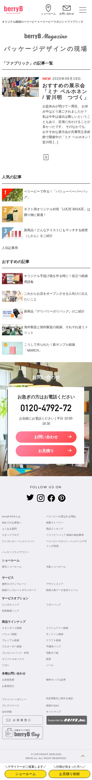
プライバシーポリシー (14, 699)
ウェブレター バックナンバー (18, 541)
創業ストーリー (54, 522)
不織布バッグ (53, 646)
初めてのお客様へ (12, 522)
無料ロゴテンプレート (14, 584)
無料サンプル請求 (56, 679)
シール (49, 665)
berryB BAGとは (11, 516)
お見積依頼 (8, 679)
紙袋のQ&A (52, 705)
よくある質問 (9, 528)
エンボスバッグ (10, 604)
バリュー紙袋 (9, 634)
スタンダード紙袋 (12, 628)
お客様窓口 (8, 686)
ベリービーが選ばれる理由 (61, 516)
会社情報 (7, 711)
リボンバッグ (53, 604)
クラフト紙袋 (53, 640)
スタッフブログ (10, 535)
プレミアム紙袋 (10, 640)
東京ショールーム (12, 566)
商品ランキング (54, 528)
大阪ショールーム (56, 566)
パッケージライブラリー (15, 552)
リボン (5, 665)
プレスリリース (10, 705)
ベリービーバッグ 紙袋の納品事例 (65, 535)
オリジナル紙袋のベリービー (19, 21)
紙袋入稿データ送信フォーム (62, 590)
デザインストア (54, 584)
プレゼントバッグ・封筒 (15, 652)
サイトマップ (53, 711)
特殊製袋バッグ (10, 610)
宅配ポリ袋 (52, 652)
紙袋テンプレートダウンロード (19, 590)
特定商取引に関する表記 (59, 698)
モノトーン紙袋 (54, 634)
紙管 (48, 659)
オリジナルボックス (13, 659)
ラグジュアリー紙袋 (57, 628)
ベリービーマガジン (52, 21)
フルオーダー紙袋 (12, 646)
